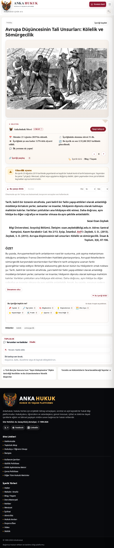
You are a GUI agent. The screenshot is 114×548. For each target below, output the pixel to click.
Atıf (79, 231)
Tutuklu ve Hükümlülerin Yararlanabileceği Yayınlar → (86, 370)
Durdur (31, 189)
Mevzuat (8, 507)
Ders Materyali (11, 500)
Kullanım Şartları (12, 459)
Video (6, 527)
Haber (7, 488)
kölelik (18, 328)
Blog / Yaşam (10, 496)
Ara (108, 12)
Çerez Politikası (11, 471)
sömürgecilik (29, 328)
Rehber (7, 504)
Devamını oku (13, 289)
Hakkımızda (9, 441)
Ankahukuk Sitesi (23, 129)
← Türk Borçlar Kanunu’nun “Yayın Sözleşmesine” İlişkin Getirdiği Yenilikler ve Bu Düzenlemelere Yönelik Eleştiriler (28, 373)
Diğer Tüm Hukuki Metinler (16, 475)
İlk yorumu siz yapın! (23, 148)
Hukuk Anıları (10, 519)
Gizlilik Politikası (11, 463)
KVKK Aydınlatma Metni (15, 467)
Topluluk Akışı (10, 445)
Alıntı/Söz (8, 515)
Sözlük (7, 531)
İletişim (7, 453)
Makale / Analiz (11, 492)
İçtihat (7, 511)
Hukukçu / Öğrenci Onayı (15, 449)
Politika (9, 23)
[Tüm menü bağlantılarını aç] (109, 4)
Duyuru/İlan (10, 523)
